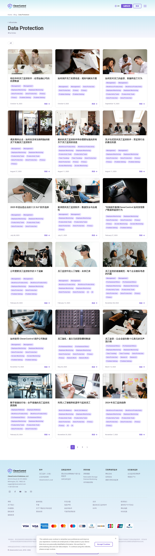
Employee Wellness (18, 410)
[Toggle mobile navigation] (145, 6)
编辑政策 (11, 515)
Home (10, 15)
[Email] (31, 492)
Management (16, 86)
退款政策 (39, 511)
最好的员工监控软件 (100, 505)
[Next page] (87, 447)
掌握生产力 (132, 477)
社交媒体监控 (133, 470)
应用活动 (108, 477)
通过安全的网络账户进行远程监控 (70, 475)
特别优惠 (124, 511)
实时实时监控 (66, 479)
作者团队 (11, 508)
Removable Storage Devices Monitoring (90, 478)
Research (124, 357)
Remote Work (71, 358)
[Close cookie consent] (115, 538)
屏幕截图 (86, 474)
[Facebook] (15, 492)
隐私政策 (11, 511)
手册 (37, 505)
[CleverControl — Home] (17, 6)
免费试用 (126, 6)
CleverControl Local (46, 480)
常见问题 (67, 502)
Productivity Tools (112, 94)
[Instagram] (10, 492)
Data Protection (17, 93)
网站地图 (124, 508)
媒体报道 (39, 502)
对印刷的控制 (88, 482)
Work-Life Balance (65, 410)
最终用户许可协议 (127, 505)
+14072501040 (13, 487)
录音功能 (86, 470)
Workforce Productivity (114, 86)
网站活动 (108, 474)
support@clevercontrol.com (17, 484)
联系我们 (124, 502)
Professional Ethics (113, 282)
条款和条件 (68, 508)
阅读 (45, 104)
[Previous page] (68, 447)
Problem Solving (25, 97)
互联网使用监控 (111, 470)
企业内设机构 (44, 477)
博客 (9, 502)
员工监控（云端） (45, 474)
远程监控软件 (66, 470)
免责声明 (67, 505)
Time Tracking (64, 158)
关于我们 (11, 505)
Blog (15, 15)
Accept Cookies (103, 544)
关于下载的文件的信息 (44, 508)
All (11, 43)
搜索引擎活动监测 (111, 480)
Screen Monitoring (65, 165)
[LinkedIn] (26, 492)
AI (88, 292)
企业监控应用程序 (134, 474)
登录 (137, 6)
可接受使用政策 (69, 511)
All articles (13, 22)
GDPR (95, 508)
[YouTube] (20, 492)
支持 (94, 502)
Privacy (42, 93)
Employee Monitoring (19, 90)
